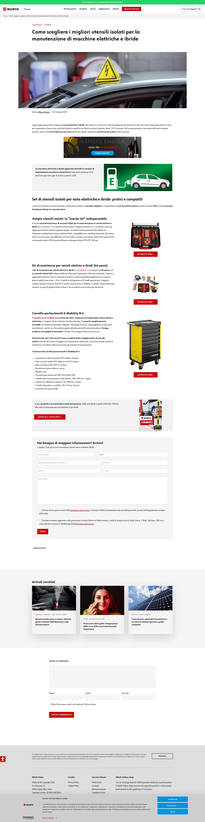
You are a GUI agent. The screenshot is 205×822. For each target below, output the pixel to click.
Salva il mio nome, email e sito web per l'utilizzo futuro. (73, 704)
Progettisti (148, 614)
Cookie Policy (73, 786)
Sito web (125, 693)
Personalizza (171, 805)
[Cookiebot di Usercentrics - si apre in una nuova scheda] (28, 817)
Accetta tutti (172, 799)
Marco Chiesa (43, 112)
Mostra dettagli (48, 818)
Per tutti (58, 614)
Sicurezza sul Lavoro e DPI (96, 619)
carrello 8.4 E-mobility (44, 318)
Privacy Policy (73, 782)
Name (52, 693)
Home (5, 16)
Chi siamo (162, 756)
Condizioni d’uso (98, 793)
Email (88, 693)
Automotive (37, 25)
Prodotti (48, 25)
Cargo (53, 614)
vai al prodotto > (45, 227)
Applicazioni (38, 614)
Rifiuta (172, 812)
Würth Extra (97, 782)
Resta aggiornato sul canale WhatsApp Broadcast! (102, 2)
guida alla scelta (39, 548)
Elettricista (135, 614)
